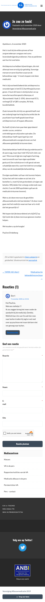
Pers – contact (9, 491)
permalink (33, 260)
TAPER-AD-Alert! (11, 272)
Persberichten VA (11, 485)
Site (4, 418)
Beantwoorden (12, 332)
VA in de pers (9, 466)
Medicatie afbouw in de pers (15, 479)
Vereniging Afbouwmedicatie (24, 28)
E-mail (5, 402)
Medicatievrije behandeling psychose (34, 275)
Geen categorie (31, 257)
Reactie (5, 356)
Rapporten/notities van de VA (16, 472)
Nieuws (7, 459)
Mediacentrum (11, 453)
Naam (5, 387)
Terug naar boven (23, 597)
